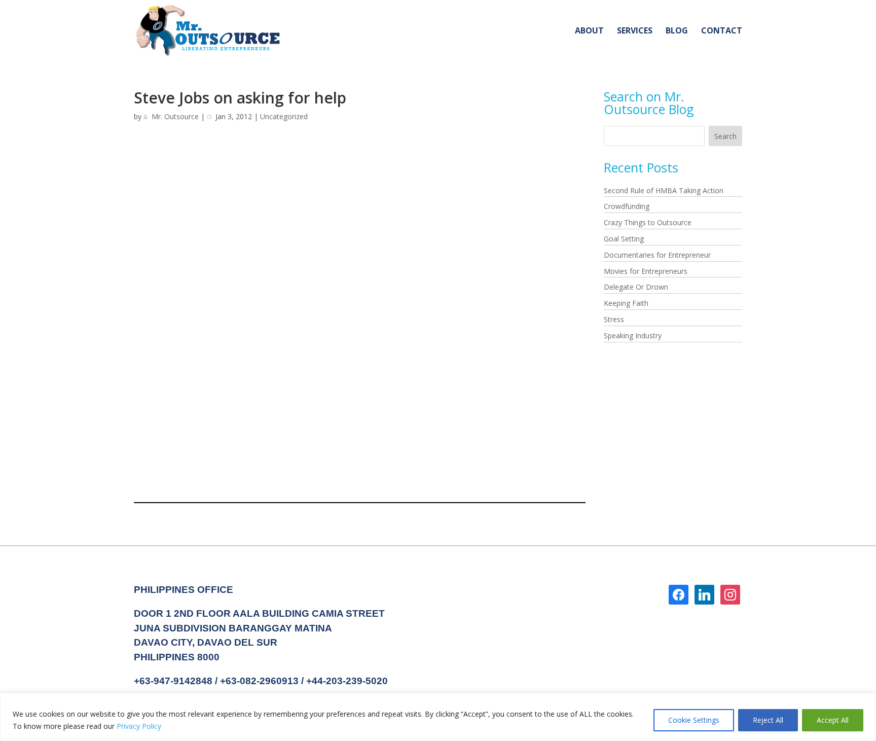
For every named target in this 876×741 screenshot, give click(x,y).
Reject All (768, 720)
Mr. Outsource (175, 116)
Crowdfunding (626, 206)
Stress (614, 319)
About (589, 31)
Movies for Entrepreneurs (645, 271)
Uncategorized (284, 116)
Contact (721, 31)
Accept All (833, 720)
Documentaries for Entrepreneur (657, 255)
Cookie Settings (693, 720)
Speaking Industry (633, 335)
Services (634, 31)
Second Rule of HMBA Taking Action (663, 190)
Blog (677, 31)
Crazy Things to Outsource (647, 222)
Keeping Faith (626, 303)
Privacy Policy (139, 726)
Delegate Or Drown (636, 287)
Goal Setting (624, 238)
